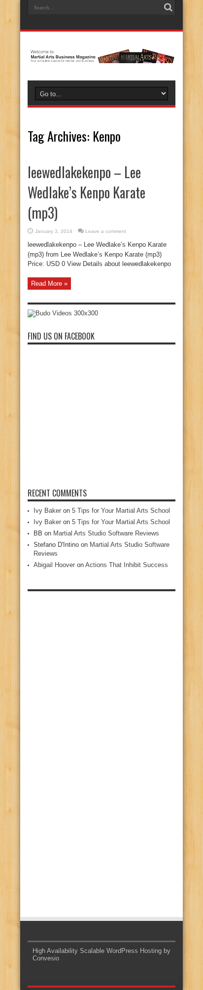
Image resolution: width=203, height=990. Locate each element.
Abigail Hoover (54, 565)
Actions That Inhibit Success (126, 565)
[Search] (168, 7)
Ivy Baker (47, 510)
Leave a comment (105, 231)
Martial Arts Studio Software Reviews (106, 533)
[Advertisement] (101, 744)
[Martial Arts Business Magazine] (101, 56)
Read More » (49, 283)
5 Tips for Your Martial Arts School (121, 510)
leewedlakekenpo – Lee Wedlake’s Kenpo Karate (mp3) (86, 192)
